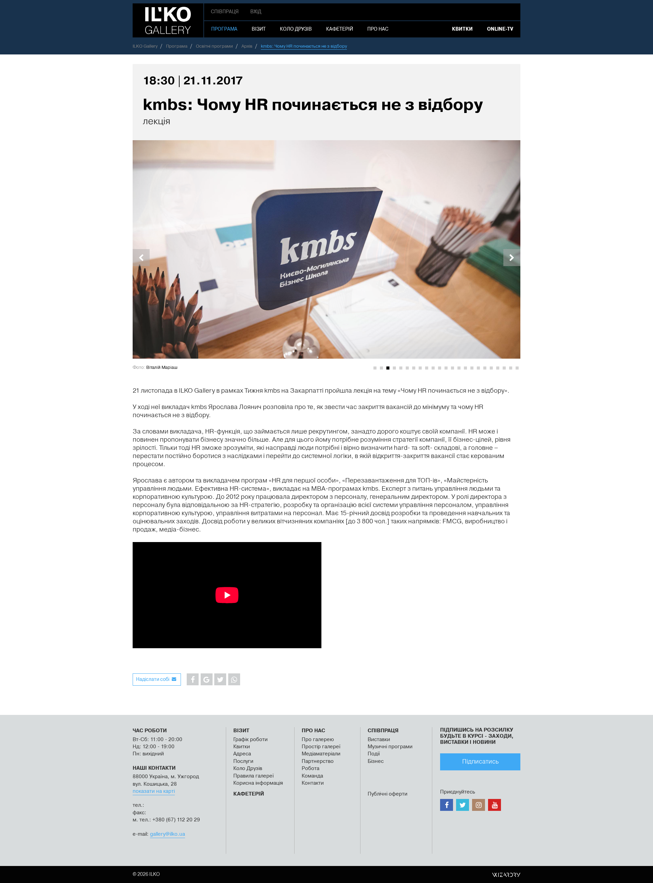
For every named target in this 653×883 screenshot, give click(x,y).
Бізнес (376, 761)
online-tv (500, 29)
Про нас (377, 29)
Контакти (313, 783)
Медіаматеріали (321, 753)
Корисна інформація (258, 783)
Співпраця (225, 12)
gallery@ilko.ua (167, 834)
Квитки (462, 29)
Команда (312, 776)
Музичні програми (390, 746)
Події (374, 753)
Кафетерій (339, 29)
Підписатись (480, 761)
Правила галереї (253, 776)
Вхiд (255, 12)
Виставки (379, 739)
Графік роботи (250, 739)
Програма (224, 29)
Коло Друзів (247, 768)
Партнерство (318, 761)
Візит (259, 29)
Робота (310, 768)
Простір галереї (321, 746)
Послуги (243, 761)
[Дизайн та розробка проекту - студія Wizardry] (506, 874)
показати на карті (154, 791)
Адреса (242, 753)
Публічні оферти (387, 794)
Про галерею (318, 739)
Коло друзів (296, 29)
